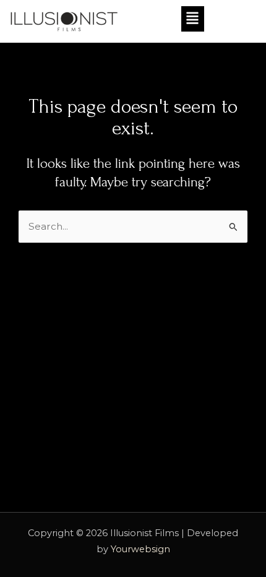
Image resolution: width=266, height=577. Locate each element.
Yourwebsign (140, 549)
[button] (170, 19)
